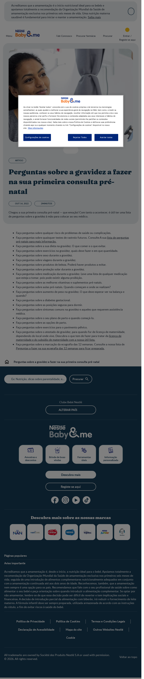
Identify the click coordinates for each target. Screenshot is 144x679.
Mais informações (35, 128)
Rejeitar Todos (80, 137)
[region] (70, 121)
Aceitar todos (106, 137)
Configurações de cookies (37, 137)
